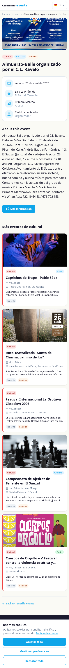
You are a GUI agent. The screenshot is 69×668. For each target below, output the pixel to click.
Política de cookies (47, 633)
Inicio (5, 14)
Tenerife (15, 14)
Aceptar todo (34, 642)
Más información (21, 209)
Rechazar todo (34, 661)
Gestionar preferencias (34, 651)
